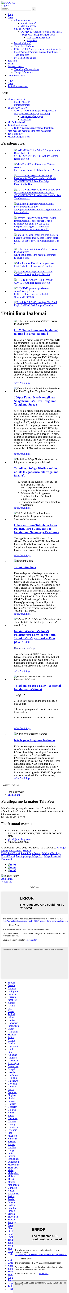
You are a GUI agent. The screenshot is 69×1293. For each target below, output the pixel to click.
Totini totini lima (25, 567)
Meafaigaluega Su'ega (25, 57)
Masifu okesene (28, 26)
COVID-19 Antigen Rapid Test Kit (32, 274)
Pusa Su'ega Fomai (30, 853)
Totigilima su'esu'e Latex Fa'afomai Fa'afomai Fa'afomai (37, 687)
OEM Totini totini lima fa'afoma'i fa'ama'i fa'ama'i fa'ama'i (36, 331)
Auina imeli (7, 878)
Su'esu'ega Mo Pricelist (13, 817)
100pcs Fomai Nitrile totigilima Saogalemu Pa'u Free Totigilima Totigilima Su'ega (35, 401)
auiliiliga (26, 383)
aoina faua (32, 40)
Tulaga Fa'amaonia (23, 72)
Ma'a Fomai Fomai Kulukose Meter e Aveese (37, 170)
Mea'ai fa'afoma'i (22, 43)
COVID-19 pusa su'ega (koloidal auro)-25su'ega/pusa (31, 295)
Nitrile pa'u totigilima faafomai (34, 740)
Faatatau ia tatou (16, 66)
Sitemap (27, 850)
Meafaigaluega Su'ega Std (29, 856)
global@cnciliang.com (19, 839)
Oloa (10, 17)
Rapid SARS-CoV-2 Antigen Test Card (34, 305)
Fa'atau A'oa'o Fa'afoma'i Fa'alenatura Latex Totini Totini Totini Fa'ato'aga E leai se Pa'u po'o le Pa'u (35, 637)
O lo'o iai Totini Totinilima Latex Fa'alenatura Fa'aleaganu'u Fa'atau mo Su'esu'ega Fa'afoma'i (36, 528)
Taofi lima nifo (21, 54)
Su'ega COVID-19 (23, 28)
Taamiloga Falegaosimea (26, 69)
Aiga (10, 14)
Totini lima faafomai (24, 46)
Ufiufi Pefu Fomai (10, 853)
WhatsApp (6, 881)
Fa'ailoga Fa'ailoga (51, 853)
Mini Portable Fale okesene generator (33, 266)
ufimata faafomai (22, 20)
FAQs (11, 63)
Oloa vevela (15, 850)
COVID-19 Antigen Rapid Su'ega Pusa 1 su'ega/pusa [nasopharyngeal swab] (41, 33)
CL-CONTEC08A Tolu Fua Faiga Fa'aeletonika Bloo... (31, 182)
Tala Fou (12, 60)
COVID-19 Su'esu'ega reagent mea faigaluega (37, 49)
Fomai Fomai (8, 856)
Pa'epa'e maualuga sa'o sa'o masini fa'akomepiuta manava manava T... (31, 228)
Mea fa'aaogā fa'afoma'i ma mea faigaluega (36, 52)
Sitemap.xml (14, 794)
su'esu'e (18, 383)
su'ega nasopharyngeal (38, 37)
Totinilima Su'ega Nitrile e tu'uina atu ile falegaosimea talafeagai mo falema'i (36, 472)
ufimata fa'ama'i (28, 23)
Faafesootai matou (17, 75)
